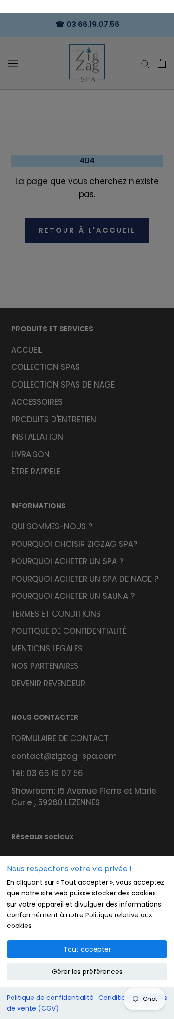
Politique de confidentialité (50, 997)
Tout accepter (87, 949)
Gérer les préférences (87, 971)
